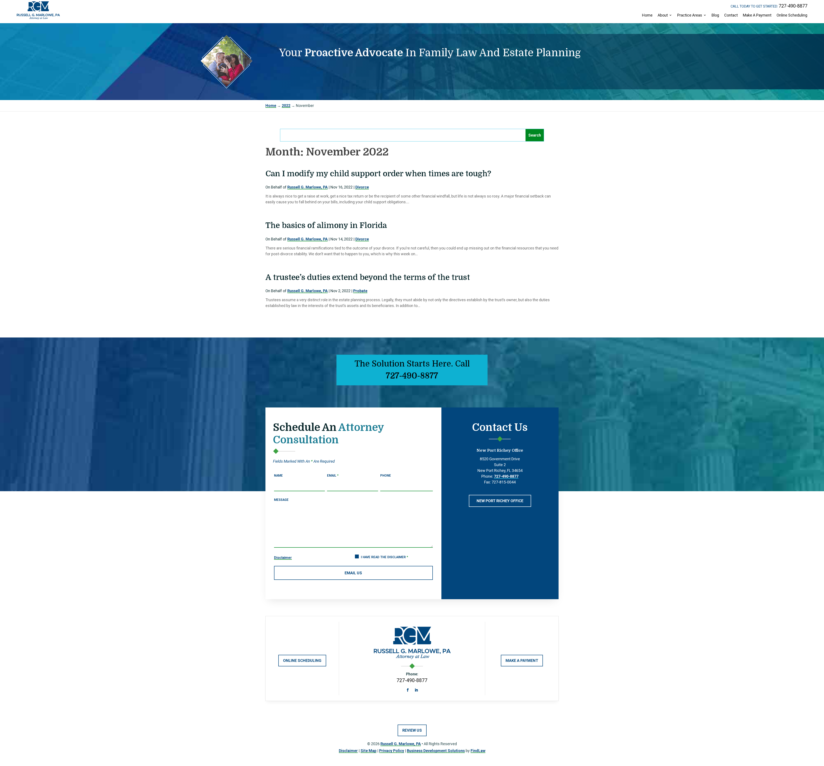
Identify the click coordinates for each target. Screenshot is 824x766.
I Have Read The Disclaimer (384, 557)
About (663, 15)
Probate (360, 291)
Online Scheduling (792, 15)
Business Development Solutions (436, 750)
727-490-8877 (793, 6)
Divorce (362, 187)
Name (278, 475)
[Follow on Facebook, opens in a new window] (407, 690)
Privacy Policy (391, 750)
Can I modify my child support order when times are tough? (378, 173)
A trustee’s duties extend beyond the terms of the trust (367, 277)
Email (333, 475)
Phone (385, 475)
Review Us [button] (412, 730)
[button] (817, 732)
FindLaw (478, 750)
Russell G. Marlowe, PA (307, 187)
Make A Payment (757, 15)
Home (647, 15)
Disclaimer (283, 557)
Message (281, 500)
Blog (715, 15)
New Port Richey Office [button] (500, 501)
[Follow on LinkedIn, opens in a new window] (416, 690)
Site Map (368, 750)
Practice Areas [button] (689, 15)
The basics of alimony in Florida (326, 225)
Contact (731, 15)
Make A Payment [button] (522, 660)
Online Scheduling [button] (302, 660)
